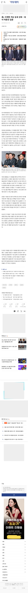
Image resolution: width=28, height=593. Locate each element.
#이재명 (10, 285)
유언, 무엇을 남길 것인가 (8, 278)
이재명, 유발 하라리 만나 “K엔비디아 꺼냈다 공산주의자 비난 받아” (14, 271)
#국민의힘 (4, 285)
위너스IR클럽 (5, 580)
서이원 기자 (4, 26)
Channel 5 (4, 577)
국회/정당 (11, 13)
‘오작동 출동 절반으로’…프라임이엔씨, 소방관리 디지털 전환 (13, 299)
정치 (7, 13)
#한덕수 (16, 285)
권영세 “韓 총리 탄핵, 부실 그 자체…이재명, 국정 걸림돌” (14, 273)
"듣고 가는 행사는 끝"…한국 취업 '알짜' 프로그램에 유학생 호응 (13, 297)
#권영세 (21, 285)
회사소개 (4, 588)
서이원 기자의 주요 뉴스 (7, 293)
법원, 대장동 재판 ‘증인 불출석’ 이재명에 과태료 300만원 (14, 275)
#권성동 (4, 287)
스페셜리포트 (5, 575)
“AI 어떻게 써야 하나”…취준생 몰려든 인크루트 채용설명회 (13, 295)
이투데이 (3, 13)
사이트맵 (23, 588)
